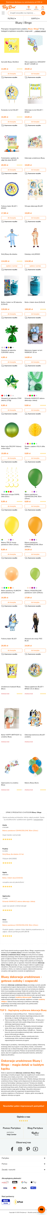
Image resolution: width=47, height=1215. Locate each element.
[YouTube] (35, 1152)
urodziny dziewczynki (23, 997)
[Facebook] (12, 1152)
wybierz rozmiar (11, 266)
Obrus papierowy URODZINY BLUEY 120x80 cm (35, 63)
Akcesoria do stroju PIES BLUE (33, 640)
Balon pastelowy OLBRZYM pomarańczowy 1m (11, 592)
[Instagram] (20, 1152)
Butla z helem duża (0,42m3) (35, 302)
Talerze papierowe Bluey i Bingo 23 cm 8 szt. (20, 1020)
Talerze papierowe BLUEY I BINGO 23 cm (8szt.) (34, 688)
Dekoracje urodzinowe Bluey (35, 158)
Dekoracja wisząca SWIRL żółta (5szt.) (10, 495)
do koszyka (12, 74)
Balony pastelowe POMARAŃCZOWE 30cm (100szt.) (34, 544)
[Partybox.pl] (9, 9)
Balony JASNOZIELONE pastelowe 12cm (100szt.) (34, 592)
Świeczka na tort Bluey (12, 1036)
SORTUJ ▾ (35, 18)
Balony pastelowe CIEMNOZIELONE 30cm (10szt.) (33, 496)
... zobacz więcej (40, 31)
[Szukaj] (43, 13)
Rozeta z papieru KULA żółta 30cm (35, 447)
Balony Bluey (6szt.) (32, 783)
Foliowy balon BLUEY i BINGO (9, 207)
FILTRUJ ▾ (12, 18)
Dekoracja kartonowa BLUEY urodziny (35, 736)
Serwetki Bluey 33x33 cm (13, 1026)
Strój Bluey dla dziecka (9, 254)
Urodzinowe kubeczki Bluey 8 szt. (16, 1014)
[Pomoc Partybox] (12, 1135)
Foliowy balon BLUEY (9, 639)
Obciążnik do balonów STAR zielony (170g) (11, 399)
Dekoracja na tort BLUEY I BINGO (34, 111)
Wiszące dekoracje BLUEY (34, 206)
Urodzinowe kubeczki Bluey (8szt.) (11, 688)
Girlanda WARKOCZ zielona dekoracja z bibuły (34, 399)
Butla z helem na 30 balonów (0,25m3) (11, 303)
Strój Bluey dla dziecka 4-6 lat (13, 854)
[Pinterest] (28, 1152)
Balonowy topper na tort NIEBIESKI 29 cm (33, 351)
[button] (28, 8)
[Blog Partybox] (35, 1135)
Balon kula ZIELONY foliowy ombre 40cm (11, 447)
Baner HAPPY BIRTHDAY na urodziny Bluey (11, 736)
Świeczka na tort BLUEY (9, 110)
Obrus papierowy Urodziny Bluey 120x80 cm (20, 1030)
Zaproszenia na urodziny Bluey (9, 784)
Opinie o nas (23, 1116)
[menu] (3, 13)
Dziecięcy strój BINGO (32, 254)
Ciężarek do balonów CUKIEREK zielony (8, 351)
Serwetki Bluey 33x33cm (10, 62)
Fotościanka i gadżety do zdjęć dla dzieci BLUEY (10, 159)
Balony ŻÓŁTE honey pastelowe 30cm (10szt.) (9, 543)
